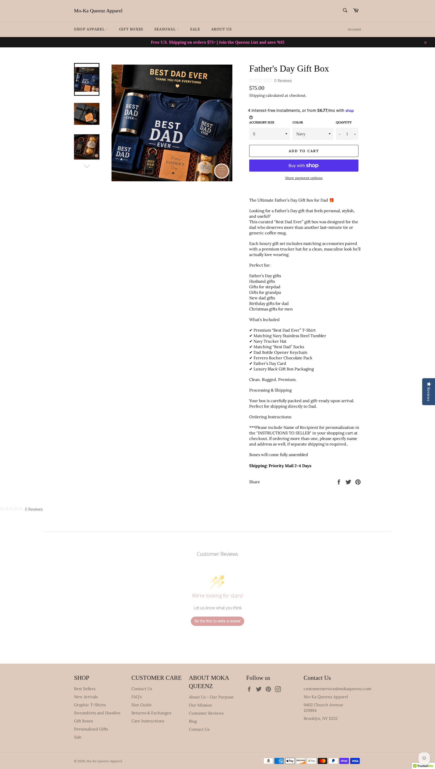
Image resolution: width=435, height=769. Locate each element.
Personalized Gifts (91, 728)
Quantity (344, 122)
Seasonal (165, 29)
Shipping (257, 95)
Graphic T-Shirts (90, 704)
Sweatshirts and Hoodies (97, 712)
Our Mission (200, 705)
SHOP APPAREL (90, 29)
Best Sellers (84, 688)
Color (298, 122)
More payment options (303, 178)
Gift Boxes (131, 29)
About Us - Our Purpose (211, 696)
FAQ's (136, 696)
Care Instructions (147, 720)
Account (354, 29)
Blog (193, 721)
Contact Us (141, 688)
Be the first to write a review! (217, 621)
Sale (195, 29)
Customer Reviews (206, 713)
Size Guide (141, 704)
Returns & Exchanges (151, 712)
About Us (221, 29)
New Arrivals (86, 696)
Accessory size (261, 122)
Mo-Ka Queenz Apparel (98, 10)
